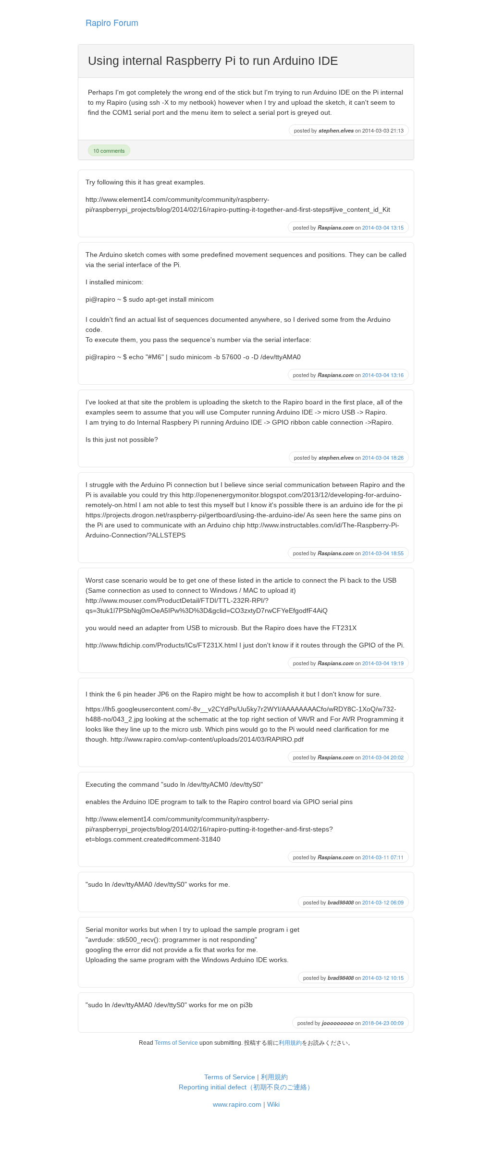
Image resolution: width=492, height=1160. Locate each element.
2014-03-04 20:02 (383, 757)
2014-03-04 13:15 (383, 227)
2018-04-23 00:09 (383, 1022)
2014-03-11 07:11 (383, 857)
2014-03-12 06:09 (383, 902)
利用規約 (290, 1042)
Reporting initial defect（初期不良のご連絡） (246, 1087)
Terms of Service (176, 1042)
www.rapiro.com (237, 1104)
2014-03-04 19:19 (383, 663)
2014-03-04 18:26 (383, 457)
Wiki (273, 1104)
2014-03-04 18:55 (383, 553)
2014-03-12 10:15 (383, 977)
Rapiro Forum (112, 22)
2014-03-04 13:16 (383, 375)
